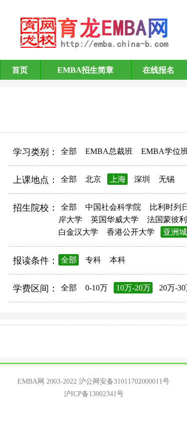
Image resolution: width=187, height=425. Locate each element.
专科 (93, 260)
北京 (93, 179)
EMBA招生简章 (85, 70)
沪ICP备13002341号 (94, 394)
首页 (20, 70)
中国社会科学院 (113, 207)
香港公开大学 (131, 232)
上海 (118, 179)
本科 (118, 260)
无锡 (167, 179)
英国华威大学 (115, 219)
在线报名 (159, 70)
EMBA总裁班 (109, 151)
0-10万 (96, 287)
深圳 (142, 179)
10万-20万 (133, 287)
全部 (69, 151)
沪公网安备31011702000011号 (124, 381)
